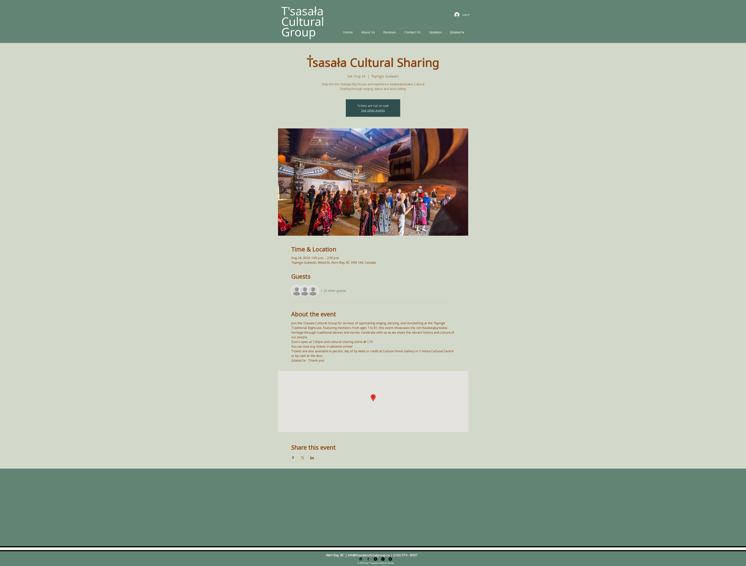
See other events (373, 110)
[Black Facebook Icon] (368, 559)
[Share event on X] (302, 457)
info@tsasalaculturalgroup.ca (369, 555)
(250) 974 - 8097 (405, 555)
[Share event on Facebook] (293, 457)
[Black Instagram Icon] (361, 559)
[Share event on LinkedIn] (312, 457)
